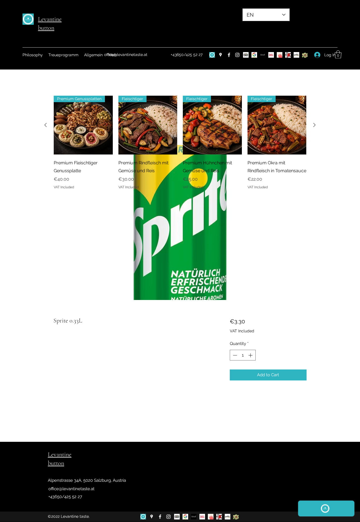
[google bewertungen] (254, 55)
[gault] (271, 55)
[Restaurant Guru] (288, 55)
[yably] (296, 55)
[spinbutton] (242, 355)
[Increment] (251, 355)
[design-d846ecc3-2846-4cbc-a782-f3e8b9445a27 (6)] (212, 55)
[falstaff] (263, 55)
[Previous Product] (45, 125)
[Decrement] (234, 355)
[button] (338, 54)
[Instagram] (237, 55)
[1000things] (279, 55)
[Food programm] (305, 55)
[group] (180, 142)
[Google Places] (220, 55)
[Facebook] (229, 55)
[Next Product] (314, 125)
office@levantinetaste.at (125, 54)
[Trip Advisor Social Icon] (246, 55)
